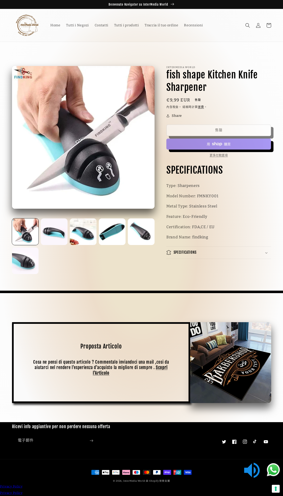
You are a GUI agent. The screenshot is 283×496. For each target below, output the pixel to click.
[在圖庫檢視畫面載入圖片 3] (83, 231)
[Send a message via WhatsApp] (273, 469)
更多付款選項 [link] (219, 155)
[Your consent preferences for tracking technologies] (276, 489)
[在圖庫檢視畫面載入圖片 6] (25, 260)
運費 (201, 107)
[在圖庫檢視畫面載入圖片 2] (54, 231)
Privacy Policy (11, 486)
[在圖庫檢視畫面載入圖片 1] (25, 231)
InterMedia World (134, 480)
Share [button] (177, 116)
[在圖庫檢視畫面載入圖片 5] (141, 231)
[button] (248, 25)
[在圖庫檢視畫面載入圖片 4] (112, 231)
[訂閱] (91, 440)
